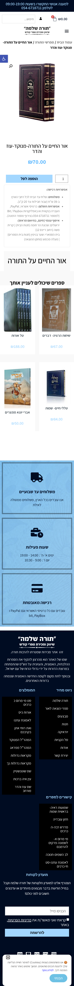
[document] (37, 493)
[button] (8, 957)
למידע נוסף (48, 970)
